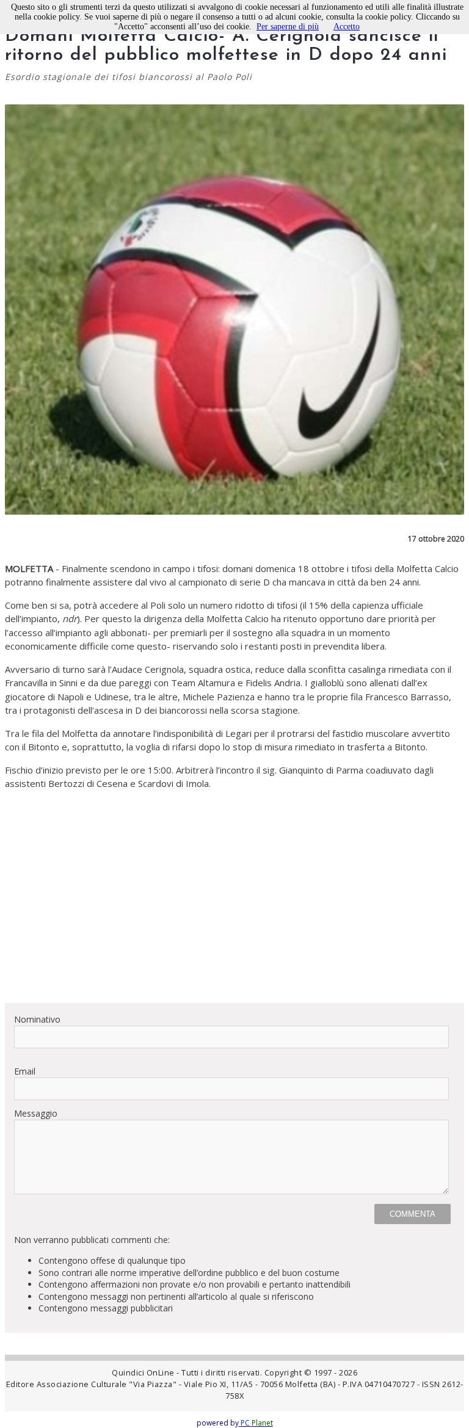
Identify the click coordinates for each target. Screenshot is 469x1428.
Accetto (346, 26)
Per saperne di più (287, 26)
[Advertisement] (234, 907)
